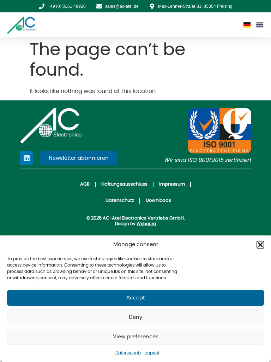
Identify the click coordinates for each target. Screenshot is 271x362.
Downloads (158, 200)
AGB (85, 184)
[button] (260, 244)
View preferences (135, 336)
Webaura (146, 224)
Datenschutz (128, 353)
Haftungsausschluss (124, 184)
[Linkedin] (26, 158)
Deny (135, 317)
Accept (135, 297)
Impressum (172, 184)
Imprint (152, 353)
